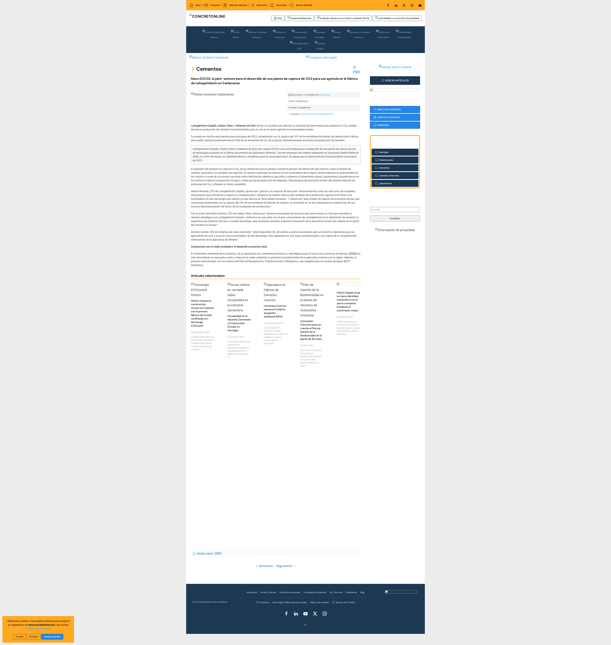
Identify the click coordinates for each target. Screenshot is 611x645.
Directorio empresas (289, 592)
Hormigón (319, 37)
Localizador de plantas (314, 592)
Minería (336, 37)
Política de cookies (319, 602)
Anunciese (281, 5)
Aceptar (19, 636)
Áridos (235, 37)
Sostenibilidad (412, 18)
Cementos (279, 37)
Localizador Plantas (360, 18)
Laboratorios (385, 183)
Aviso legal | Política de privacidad (290, 602)
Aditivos (214, 37)
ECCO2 (330, 114)
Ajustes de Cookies (345, 602)
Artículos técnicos (238, 5)
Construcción (299, 37)
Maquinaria (306, 18)
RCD (300, 48)
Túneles (319, 48)
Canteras (256, 37)
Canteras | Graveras (389, 175)
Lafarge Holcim (307, 114)
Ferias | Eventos (268, 592)
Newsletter (351, 592)
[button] (395, 229)
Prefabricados (404, 37)
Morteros (358, 37)
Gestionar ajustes (52, 636)
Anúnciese (251, 592)
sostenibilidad (320, 114)
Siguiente (284, 566)
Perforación (383, 37)
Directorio (262, 5)
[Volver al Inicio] (226, 18)
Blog (280, 18)
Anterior (266, 566)
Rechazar (33, 636)
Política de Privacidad (38, 628)
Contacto (215, 5)
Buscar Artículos (304, 5)
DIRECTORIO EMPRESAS (389, 109)
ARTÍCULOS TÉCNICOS (388, 117)
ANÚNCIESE (383, 125)
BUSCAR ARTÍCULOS (397, 80)
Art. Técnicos (336, 592)
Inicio (198, 5)
